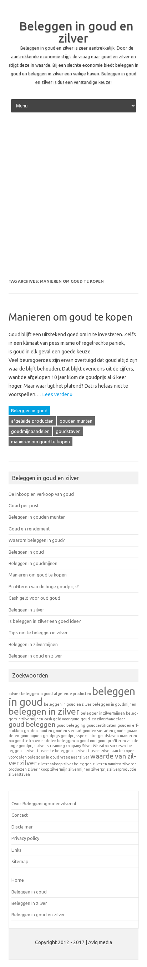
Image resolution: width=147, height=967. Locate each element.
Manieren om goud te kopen (71, 316)
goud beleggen (32, 724)
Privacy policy (25, 838)
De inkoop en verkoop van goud (41, 494)
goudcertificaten (101, 725)
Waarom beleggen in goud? (37, 540)
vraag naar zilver (74, 757)
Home (17, 879)
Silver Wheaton (95, 746)
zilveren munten (107, 764)
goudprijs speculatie (79, 736)
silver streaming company (58, 746)
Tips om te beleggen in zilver (38, 632)
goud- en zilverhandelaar (103, 719)
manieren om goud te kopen (40, 441)
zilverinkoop (38, 769)
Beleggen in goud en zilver (76, 32)
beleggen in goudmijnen (114, 704)
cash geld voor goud (62, 719)
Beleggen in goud (29, 410)
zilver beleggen (78, 764)
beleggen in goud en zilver (67, 704)
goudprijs (51, 736)
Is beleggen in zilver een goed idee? (45, 621)
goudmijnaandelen (30, 431)
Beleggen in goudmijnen (33, 563)
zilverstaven (19, 774)
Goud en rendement (29, 528)
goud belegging (70, 725)
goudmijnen (31, 736)
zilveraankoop (50, 764)
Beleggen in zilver (26, 609)
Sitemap (20, 861)
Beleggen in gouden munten (37, 516)
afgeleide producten (32, 420)
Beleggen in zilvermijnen (33, 644)
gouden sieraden (97, 731)
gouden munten (76, 420)
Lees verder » (57, 394)
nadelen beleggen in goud (65, 741)
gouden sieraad (67, 731)
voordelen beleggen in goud (34, 757)
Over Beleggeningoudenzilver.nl (43, 803)
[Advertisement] (73, 198)
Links (16, 849)
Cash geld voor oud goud (34, 597)
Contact (19, 814)
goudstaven (68, 431)
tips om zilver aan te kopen (111, 751)
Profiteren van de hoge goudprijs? (44, 586)
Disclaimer (22, 826)
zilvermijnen (79, 769)
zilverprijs (99, 769)
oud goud (98, 741)
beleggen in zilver (44, 711)
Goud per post (24, 505)
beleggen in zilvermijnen (103, 713)
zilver (28, 763)
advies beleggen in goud (31, 693)
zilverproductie (123, 769)
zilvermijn (58, 769)
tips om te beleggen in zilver (62, 751)
